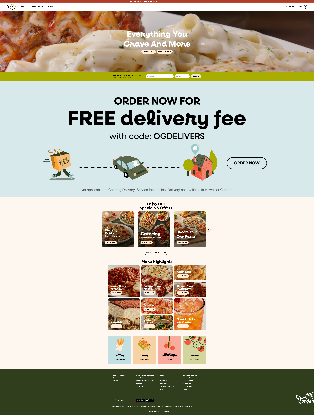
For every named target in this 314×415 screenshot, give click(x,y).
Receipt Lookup (188, 380)
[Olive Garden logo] (11, 7)
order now (31, 6)
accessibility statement (117, 406)
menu (23, 6)
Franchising (163, 383)
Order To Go (187, 378)
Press (161, 392)
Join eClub (139, 386)
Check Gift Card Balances (145, 380)
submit (196, 76)
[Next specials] (208, 229)
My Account (187, 383)
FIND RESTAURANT (291, 6)
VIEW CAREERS (120, 359)
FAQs (161, 389)
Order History (187, 386)
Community (163, 380)
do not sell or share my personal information (160, 406)
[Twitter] (118, 400)
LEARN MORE (182, 242)
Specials (139, 383)
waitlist (41, 6)
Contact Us (116, 378)
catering (50, 6)
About (162, 378)
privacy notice (179, 406)
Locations (186, 389)
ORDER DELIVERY (164, 51)
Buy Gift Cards (141, 378)
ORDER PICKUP (148, 51)
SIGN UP (169, 359)
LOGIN (300, 6)
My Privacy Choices (132, 406)
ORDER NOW (111, 242)
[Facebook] (114, 400)
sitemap (143, 406)
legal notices (189, 406)
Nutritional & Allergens (167, 386)
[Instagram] (122, 400)
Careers (115, 380)
